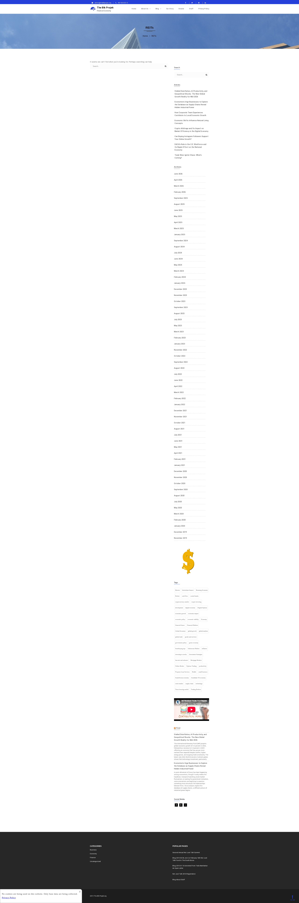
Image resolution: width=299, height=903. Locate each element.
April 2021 (178, 453)
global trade (178, 637)
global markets (203, 631)
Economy (204, 619)
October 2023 (179, 301)
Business (93, 850)
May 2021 (178, 447)
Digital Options (202, 608)
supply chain (189, 683)
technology (199, 683)
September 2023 (181, 307)
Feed (178, 728)
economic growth (180, 613)
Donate (181, 9)
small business (203, 672)
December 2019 (180, 532)
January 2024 (179, 283)
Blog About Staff (179, 879)
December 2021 (180, 411)
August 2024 (179, 247)
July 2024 (178, 253)
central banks (194, 596)
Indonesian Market (193, 648)
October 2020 (179, 483)
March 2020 (179, 514)
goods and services (191, 637)
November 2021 (180, 417)
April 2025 (178, 222)
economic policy (180, 619)
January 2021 (179, 465)
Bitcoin (177, 590)
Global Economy (180, 631)
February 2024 (180, 277)
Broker (177, 596)
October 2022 (179, 356)
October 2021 (179, 423)
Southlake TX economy (198, 678)
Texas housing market (182, 689)
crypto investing (196, 602)
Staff (191, 9)
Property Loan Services (182, 672)
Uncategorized (95, 861)
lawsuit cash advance (181, 660)
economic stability (193, 619)
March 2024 (179, 271)
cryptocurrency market (182, 602)
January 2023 (179, 344)
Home (134, 9)
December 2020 (180, 471)
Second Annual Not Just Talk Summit (186, 852)
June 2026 (178, 174)
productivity (202, 666)
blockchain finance (188, 590)
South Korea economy (182, 678)
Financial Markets (192, 625)
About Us (144, 9)
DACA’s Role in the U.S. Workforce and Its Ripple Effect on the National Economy (190, 147)
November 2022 (180, 350)
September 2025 (181, 198)
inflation (204, 648)
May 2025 (178, 216)
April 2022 (178, 386)
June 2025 (178, 210)
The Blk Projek (105, 9)
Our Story (170, 9)
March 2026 (179, 186)
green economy (193, 643)
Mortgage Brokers (196, 660)
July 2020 (178, 502)
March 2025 (179, 228)
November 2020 (180, 477)
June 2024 (178, 259)
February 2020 (180, 520)
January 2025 (179, 234)
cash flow (185, 596)
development (179, 608)
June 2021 (178, 441)
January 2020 (179, 526)
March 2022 (179, 392)
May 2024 (178, 265)
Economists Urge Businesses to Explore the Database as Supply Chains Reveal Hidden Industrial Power (191, 104)
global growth (192, 631)
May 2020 (178, 508)
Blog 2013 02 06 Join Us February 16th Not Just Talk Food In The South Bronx (190, 859)
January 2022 (179, 404)
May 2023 (178, 326)
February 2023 (180, 338)
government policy (181, 643)
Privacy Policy (203, 9)
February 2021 (180, 459)
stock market (179, 683)
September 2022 (181, 362)
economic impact (193, 613)
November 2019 (180, 538)
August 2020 (179, 496)
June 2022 (178, 380)
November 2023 (180, 295)
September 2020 (181, 489)
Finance (93, 857)
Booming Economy (202, 590)
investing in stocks (181, 654)
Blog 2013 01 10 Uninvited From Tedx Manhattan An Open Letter (190, 867)
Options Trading (192, 666)
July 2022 (178, 374)
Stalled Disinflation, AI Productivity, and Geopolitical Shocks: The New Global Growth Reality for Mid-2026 (191, 94)
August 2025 (179, 204)
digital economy (190, 608)
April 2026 (178, 180)
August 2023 (179, 313)
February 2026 (180, 192)
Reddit (194, 672)
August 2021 (179, 429)
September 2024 (181, 241)
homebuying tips (180, 648)
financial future (180, 625)
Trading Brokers (196, 689)
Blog (157, 9)
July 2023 (178, 319)
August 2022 (179, 368)
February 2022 (180, 398)
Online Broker (179, 666)
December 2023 (180, 289)
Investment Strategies (195, 654)
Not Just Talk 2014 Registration (184, 874)
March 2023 (179, 332)
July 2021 (178, 435)
